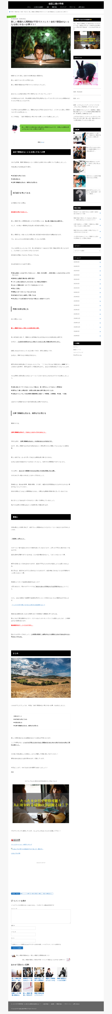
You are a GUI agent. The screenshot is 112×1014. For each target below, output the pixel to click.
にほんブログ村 (15, 853)
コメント (14, 908)
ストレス (24, 893)
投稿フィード (77, 349)
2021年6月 (76, 270)
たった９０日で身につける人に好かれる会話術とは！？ (28, 605)
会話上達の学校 (56, 3)
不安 (30, 893)
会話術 (52, 1004)
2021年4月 (76, 279)
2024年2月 (76, 266)
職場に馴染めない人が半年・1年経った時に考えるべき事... (93, 163)
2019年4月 (76, 305)
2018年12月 (77, 318)
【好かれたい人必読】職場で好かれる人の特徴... (93, 176)
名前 (13, 925)
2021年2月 (76, 288)
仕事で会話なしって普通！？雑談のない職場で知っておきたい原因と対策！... (93, 136)
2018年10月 (77, 327)
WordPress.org (77, 355)
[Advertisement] (41, 875)
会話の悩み (46, 1004)
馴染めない (50, 893)
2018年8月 (76, 335)
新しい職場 (42, 893)
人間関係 (35, 893)
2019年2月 (76, 314)
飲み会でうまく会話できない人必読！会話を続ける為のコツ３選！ (86, 212)
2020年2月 (76, 292)
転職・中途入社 (16, 893)
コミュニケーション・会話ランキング (21, 844)
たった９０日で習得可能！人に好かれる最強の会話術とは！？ (26, 1004)
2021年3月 (76, 283)
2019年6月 (76, 296)
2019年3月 (76, 309)
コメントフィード (78, 352)
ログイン (75, 347)
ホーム (29, 7)
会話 (48, 7)
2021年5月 (76, 275)
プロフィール (72, 7)
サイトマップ (63, 7)
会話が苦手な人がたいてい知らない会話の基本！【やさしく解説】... (93, 191)
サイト (13, 938)
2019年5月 (76, 301)
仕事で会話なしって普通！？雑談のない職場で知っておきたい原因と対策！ (86, 225)
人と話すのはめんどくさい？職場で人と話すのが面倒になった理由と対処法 (86, 237)
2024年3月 (76, 262)
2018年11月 (77, 322)
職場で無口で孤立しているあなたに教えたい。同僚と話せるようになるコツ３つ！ (85, 219)
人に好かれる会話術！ (39, 7)
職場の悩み (54, 7)
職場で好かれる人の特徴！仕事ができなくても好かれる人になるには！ (86, 231)
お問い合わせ (81, 7)
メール (13, 931)
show (42, 142)
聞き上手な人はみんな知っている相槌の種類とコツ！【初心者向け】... (93, 149)
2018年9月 (76, 331)
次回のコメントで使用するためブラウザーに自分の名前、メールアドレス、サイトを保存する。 (37, 944)
